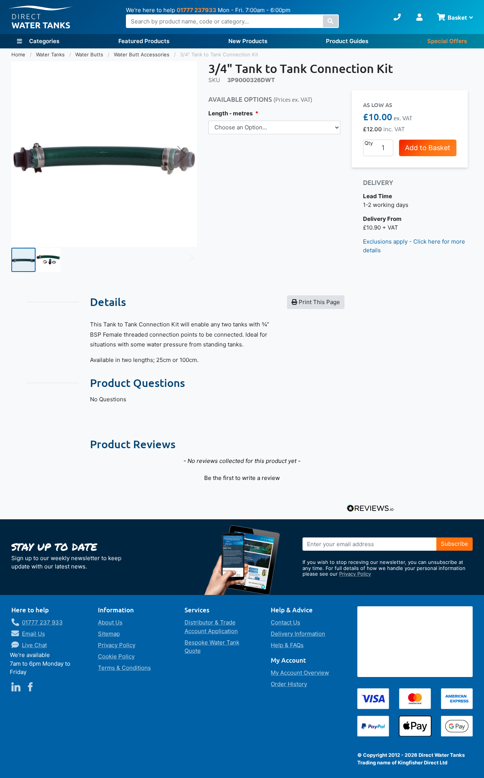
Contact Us (285, 622)
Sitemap (109, 633)
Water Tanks (51, 54)
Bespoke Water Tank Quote (212, 647)
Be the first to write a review (242, 477)
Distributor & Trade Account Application (211, 627)
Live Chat (34, 645)
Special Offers (447, 41)
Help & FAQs (287, 645)
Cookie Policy (116, 656)
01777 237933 (196, 10)
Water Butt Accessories (142, 54)
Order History (289, 684)
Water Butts (90, 54)
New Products (247, 41)
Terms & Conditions (124, 667)
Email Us (33, 633)
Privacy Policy (355, 574)
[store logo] (41, 17)
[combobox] (232, 21)
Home (19, 54)
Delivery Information (298, 633)
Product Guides (347, 41)
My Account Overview (300, 672)
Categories (43, 41)
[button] (182, 154)
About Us (110, 622)
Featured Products (143, 41)
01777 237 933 (42, 622)
